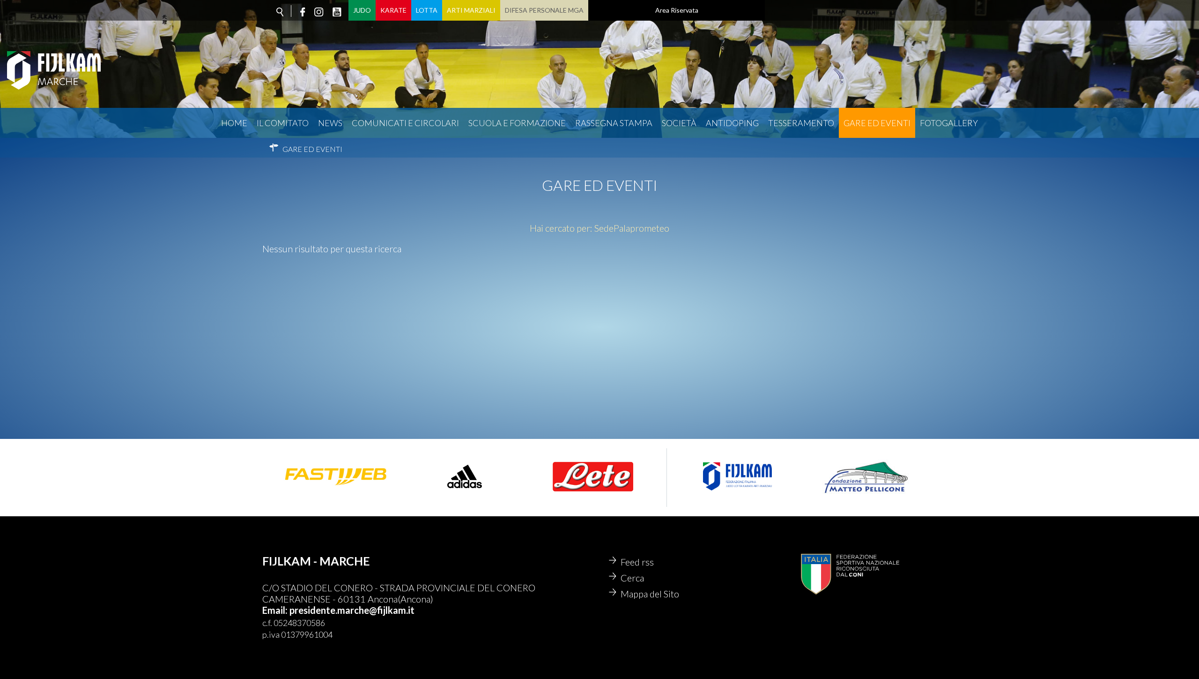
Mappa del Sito (650, 593)
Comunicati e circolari (405, 123)
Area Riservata (676, 10)
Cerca (632, 577)
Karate (393, 10)
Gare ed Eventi (877, 123)
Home (234, 123)
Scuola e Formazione (517, 123)
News (330, 123)
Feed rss (637, 561)
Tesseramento (801, 123)
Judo (362, 10)
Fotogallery (949, 123)
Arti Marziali (471, 10)
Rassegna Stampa (613, 123)
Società (679, 123)
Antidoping (732, 123)
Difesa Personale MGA (544, 10)
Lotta (426, 10)
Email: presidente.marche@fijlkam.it (338, 610)
